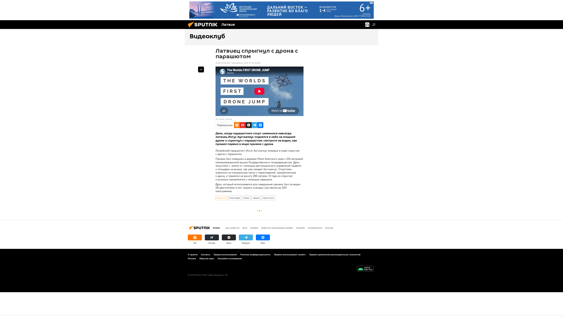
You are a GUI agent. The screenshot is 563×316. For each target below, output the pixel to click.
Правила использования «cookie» (290, 254)
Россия (329, 228)
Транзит (300, 228)
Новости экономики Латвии (277, 228)
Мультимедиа (234, 198)
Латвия (246, 198)
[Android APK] (365, 269)
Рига (244, 228)
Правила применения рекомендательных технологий (334, 254)
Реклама (192, 258)
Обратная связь (206, 258)
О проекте (193, 254)
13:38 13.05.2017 (223, 63)
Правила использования (225, 254)
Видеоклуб (221, 198)
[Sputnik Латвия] (203, 28)
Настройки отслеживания (230, 258)
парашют (256, 198)
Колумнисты (315, 228)
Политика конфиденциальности (255, 254)
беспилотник (268, 198)
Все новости (232, 228)
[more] (201, 69)
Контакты (205, 254)
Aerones (229, 119)
